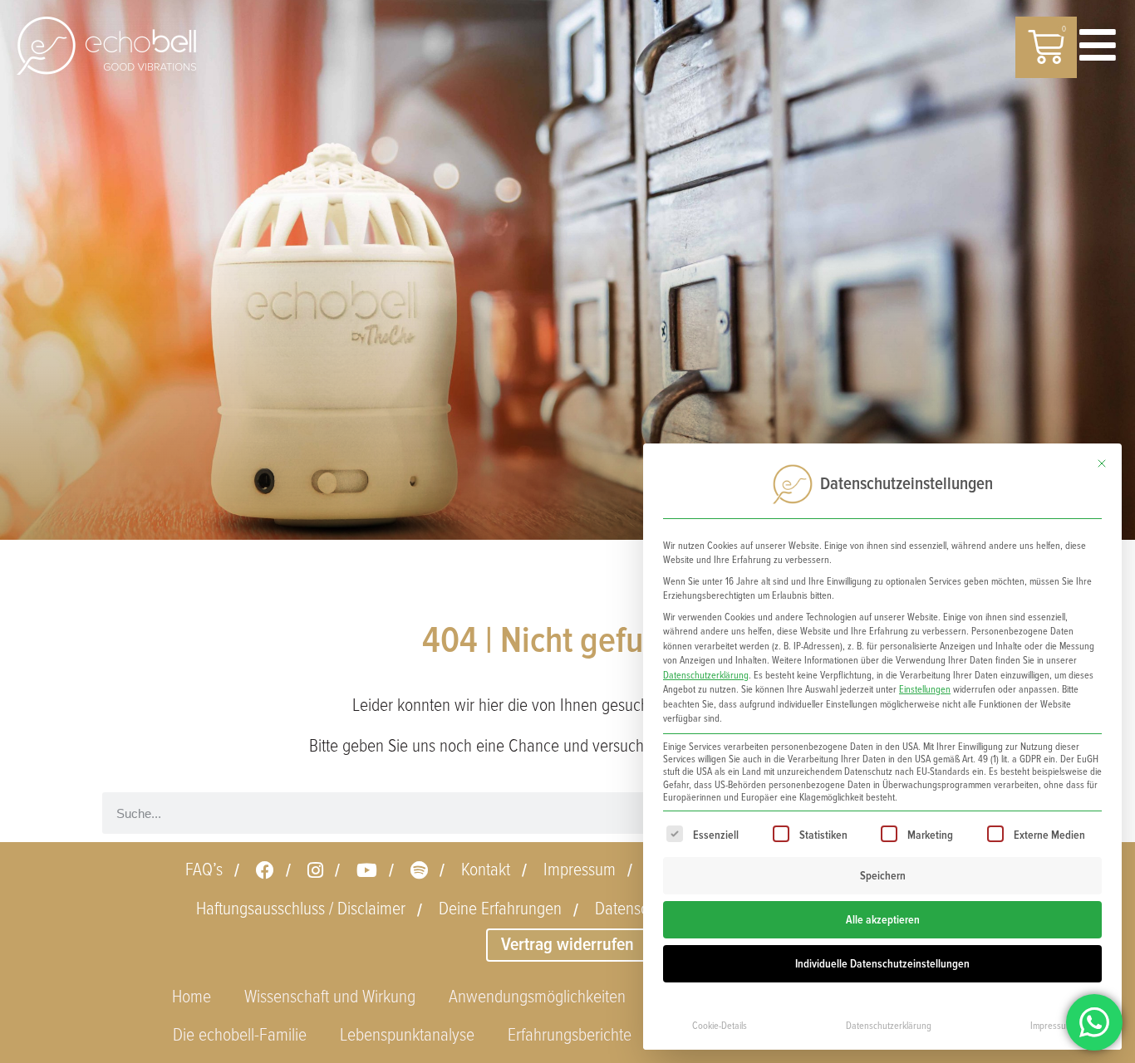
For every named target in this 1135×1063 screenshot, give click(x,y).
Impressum (1051, 1026)
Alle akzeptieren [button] (883, 920)
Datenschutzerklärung (706, 675)
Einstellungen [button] (925, 689)
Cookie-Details (719, 1026)
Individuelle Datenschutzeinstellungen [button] (882, 964)
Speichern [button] (883, 876)
